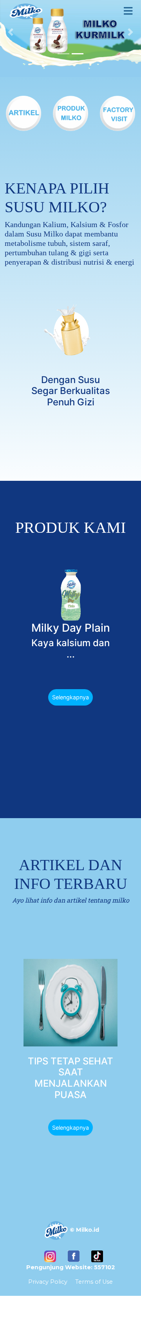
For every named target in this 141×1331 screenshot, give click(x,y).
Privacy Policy (47, 1281)
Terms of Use (94, 1281)
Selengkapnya (70, 697)
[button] (10, 32)
